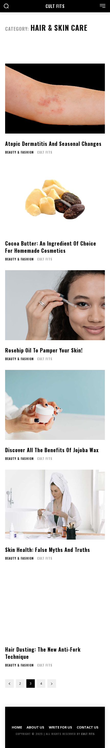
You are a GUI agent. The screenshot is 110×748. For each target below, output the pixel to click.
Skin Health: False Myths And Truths (47, 549)
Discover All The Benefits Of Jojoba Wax (52, 450)
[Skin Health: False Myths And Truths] (55, 505)
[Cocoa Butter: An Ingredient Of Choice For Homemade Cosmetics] (55, 198)
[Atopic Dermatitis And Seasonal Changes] (55, 99)
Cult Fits (44, 152)
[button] (6, 6)
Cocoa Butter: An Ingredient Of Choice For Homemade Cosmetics (50, 246)
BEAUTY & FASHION (19, 152)
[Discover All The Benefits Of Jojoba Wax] (55, 405)
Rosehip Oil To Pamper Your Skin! (44, 350)
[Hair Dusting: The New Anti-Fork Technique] (55, 604)
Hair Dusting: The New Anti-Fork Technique (43, 652)
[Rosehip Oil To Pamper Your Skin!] (55, 305)
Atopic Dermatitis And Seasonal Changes (53, 143)
